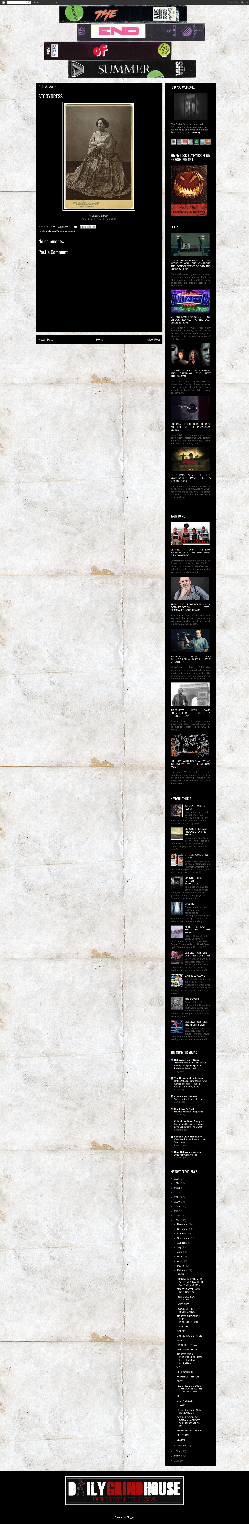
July (179, 1247)
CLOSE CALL (184, 1435)
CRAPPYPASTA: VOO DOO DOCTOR (188, 1290)
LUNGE (181, 1405)
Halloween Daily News (187, 1060)
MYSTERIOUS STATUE (189, 1335)
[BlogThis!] (84, 227)
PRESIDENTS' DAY (187, 1345)
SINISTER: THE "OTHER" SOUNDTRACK (193, 881)
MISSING (190, 903)
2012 (177, 1456)
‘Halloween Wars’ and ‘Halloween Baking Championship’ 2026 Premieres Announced (190, 1065)
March (181, 1265)
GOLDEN (181, 1331)
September (183, 1238)
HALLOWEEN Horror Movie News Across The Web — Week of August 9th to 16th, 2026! (190, 1084)
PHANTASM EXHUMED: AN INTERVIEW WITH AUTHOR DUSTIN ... (190, 1282)
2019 (177, 1206)
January (181, 1445)
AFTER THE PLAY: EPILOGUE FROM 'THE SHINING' (197, 930)
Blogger (130, 1517)
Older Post (153, 339)
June (180, 1252)
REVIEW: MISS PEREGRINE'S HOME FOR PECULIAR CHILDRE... (190, 1358)
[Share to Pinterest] (94, 227)
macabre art (69, 231)
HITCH (180, 1274)
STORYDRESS (185, 1400)
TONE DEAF (183, 1326)
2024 (177, 1183)
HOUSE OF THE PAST (189, 1376)
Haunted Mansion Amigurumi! (188, 1111)
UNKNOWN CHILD (187, 1349)
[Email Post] (75, 226)
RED (179, 1396)
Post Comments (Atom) (106, 348)
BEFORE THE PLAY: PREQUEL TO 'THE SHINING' (196, 831)
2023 (177, 1188)
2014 (177, 1220)
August (181, 1242)
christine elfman (54, 231)
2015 (177, 1215)
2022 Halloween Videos (185, 1155)
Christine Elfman (100, 216)
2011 (177, 1460)
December (183, 1224)
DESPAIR (181, 1439)
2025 (177, 1178)
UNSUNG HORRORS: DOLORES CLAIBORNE (197, 954)
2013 (177, 1451)
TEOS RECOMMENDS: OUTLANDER (189, 1411)
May (179, 1256)
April (180, 1261)
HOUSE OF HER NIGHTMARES (186, 1310)
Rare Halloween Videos (187, 1152)
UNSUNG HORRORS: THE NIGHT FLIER (196, 1023)
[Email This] (81, 227)
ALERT (180, 1340)
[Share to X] (88, 227)
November (183, 1229)
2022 (177, 1192)
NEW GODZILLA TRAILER (185, 1298)
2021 (177, 1197)
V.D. (179, 1367)
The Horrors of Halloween (189, 1078)
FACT (180, 1381)
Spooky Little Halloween (188, 1136)
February (182, 1270)
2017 (177, 1211)
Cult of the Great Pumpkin (189, 1121)
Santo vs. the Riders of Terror (188, 1099)
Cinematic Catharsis (185, 1096)
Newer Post (45, 339)
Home (99, 339)
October (181, 1233)
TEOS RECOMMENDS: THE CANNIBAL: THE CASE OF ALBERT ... (189, 1388)
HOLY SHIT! (183, 1304)
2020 (177, 1201)
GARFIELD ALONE (195, 975)
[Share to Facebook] (91, 227)
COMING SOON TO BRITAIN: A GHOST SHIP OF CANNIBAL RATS (189, 1421)
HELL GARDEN (185, 1372)
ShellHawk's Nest (184, 1109)
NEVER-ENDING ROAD (189, 1430)
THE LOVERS (192, 998)
